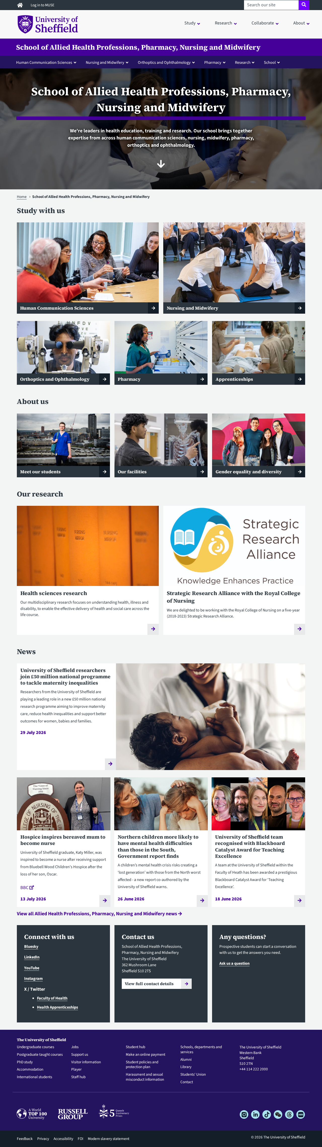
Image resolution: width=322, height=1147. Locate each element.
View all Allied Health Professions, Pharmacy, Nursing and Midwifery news (97, 913)
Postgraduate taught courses (40, 1054)
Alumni (186, 1059)
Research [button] (223, 23)
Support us (79, 1054)
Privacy (43, 1138)
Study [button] (189, 23)
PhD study (25, 1062)
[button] (47, 62)
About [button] (299, 23)
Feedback (25, 1138)
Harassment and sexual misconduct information (145, 1077)
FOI (80, 1138)
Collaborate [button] (263, 23)
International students (34, 1077)
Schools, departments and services (201, 1050)
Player (76, 1069)
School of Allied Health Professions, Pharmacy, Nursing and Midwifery (138, 47)
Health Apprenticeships (57, 1007)
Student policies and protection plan (142, 1065)
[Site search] (304, 5)
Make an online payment (145, 1054)
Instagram (33, 978)
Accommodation (30, 1069)
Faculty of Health (52, 998)
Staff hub (78, 1077)
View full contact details (149, 983)
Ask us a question (234, 963)
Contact (186, 1082)
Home (22, 196)
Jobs (74, 1047)
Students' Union (193, 1074)
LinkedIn (31, 957)
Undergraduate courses (35, 1047)
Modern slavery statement (108, 1138)
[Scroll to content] (161, 163)
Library (185, 1067)
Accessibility (63, 1138)
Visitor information (86, 1062)
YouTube (31, 968)
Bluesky (31, 946)
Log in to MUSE (43, 5)
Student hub (135, 1047)
